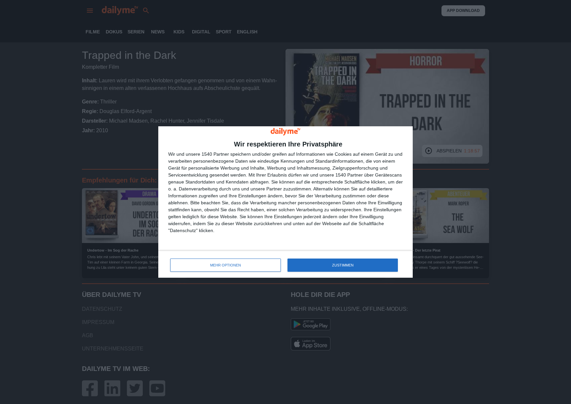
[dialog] (285, 202)
